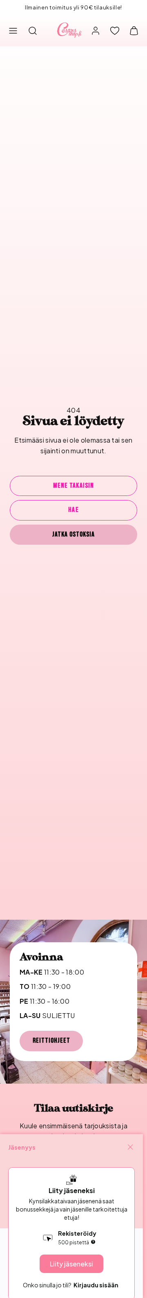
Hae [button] (73, 510)
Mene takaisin (73, 486)
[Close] (130, 1147)
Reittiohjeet (51, 1041)
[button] (13, 31)
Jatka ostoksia (73, 534)
